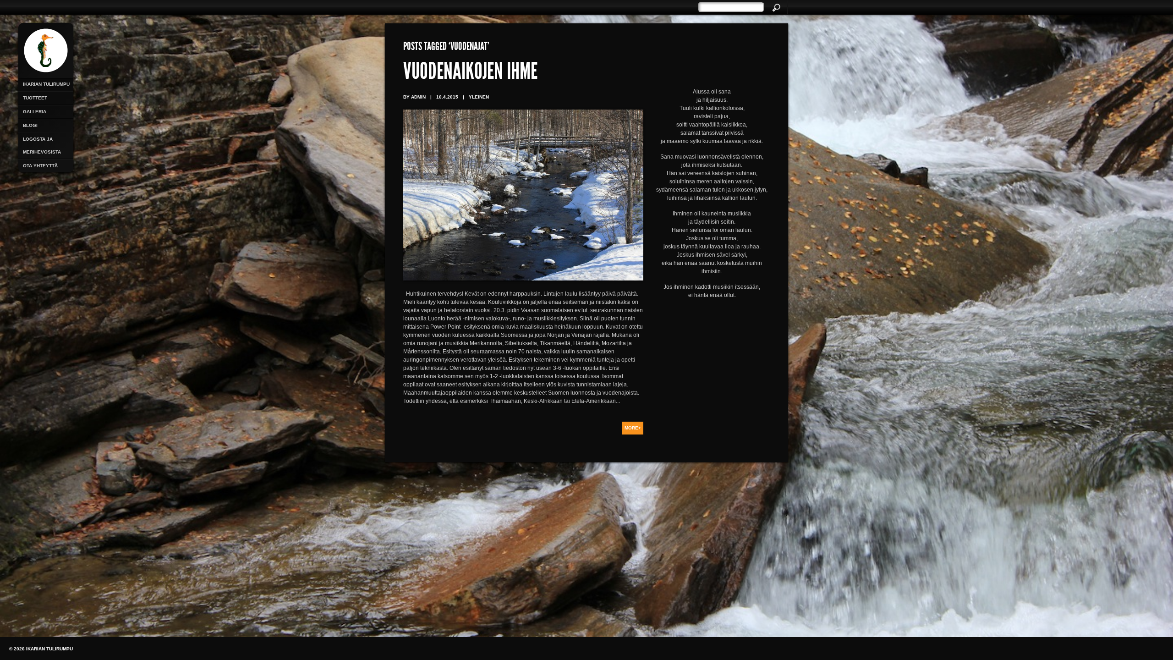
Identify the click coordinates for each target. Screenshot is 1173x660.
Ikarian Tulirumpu (46, 84)
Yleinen (479, 96)
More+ (633, 427)
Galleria (34, 111)
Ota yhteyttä (40, 165)
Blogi (30, 125)
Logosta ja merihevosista (42, 145)
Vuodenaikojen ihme (470, 73)
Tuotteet (35, 97)
